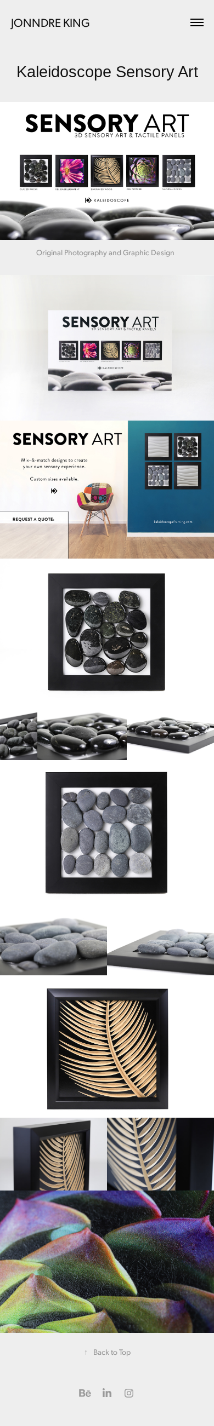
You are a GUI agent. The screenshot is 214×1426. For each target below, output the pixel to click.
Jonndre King (50, 22)
